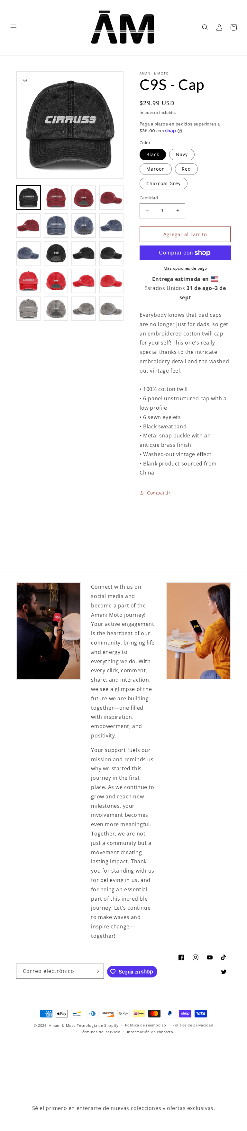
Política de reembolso (145, 1025)
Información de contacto (150, 1031)
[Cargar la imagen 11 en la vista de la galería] (83, 253)
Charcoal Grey (163, 183)
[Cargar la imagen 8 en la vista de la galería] (111, 225)
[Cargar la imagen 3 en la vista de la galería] (83, 197)
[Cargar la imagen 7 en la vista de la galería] (83, 225)
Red (186, 169)
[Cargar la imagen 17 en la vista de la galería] (28, 308)
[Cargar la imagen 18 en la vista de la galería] (56, 308)
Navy (182, 154)
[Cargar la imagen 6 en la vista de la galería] (56, 225)
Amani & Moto (62, 1025)
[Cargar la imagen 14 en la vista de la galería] (56, 281)
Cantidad (149, 198)
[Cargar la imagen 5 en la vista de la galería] (28, 225)
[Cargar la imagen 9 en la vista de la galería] (28, 253)
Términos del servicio (100, 1031)
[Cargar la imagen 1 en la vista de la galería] (28, 197)
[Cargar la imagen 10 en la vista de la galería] (56, 253)
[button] (13, 27)
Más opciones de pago (185, 268)
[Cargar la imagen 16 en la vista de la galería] (111, 281)
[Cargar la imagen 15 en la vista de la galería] (83, 281)
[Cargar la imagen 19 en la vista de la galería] (83, 308)
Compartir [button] (158, 493)
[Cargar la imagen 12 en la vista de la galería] (111, 253)
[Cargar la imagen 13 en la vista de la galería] (28, 281)
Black (152, 154)
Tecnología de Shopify (98, 1025)
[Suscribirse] (96, 971)
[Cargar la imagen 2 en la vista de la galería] (56, 197)
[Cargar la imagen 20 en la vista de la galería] (111, 308)
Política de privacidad (192, 1025)
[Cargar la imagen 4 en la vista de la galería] (111, 197)
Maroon (155, 169)
